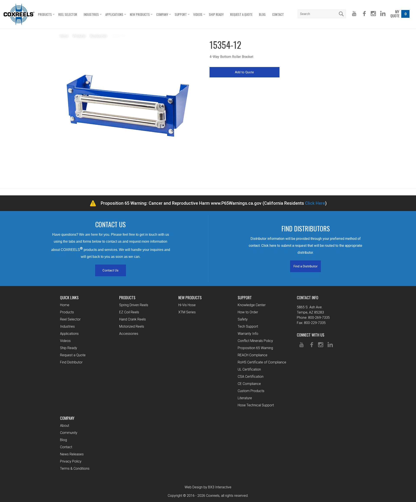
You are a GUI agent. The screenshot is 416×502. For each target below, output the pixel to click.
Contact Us (110, 270)
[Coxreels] (19, 14)
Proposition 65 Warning (255, 348)
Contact (278, 14)
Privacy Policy (70, 461)
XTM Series (187, 312)
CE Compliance (249, 384)
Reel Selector (67, 14)
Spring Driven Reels (133, 305)
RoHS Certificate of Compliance (262, 362)
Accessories (128, 334)
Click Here (315, 203)
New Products (140, 14)
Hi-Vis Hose (187, 305)
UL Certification (249, 369)
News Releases (72, 454)
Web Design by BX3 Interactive (208, 487)
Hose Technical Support (256, 405)
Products (45, 14)
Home (64, 305)
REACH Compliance (252, 355)
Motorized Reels (131, 326)
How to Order (248, 312)
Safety (243, 319)
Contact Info (307, 297)
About (64, 426)
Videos (197, 14)
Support (181, 14)
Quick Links (69, 297)
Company (162, 14)
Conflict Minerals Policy (255, 341)
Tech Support (248, 326)
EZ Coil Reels (129, 312)
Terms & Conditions (74, 468)
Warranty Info (248, 334)
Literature (245, 398)
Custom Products (251, 391)
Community (68, 433)
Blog (262, 14)
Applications (114, 14)
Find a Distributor (306, 266)
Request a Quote (241, 14)
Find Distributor (71, 362)
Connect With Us (310, 335)
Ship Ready (216, 14)
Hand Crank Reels (132, 319)
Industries (91, 14)
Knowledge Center (252, 305)
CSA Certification (250, 376)
